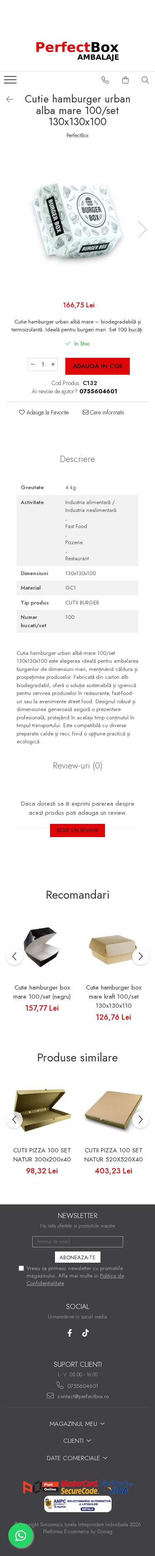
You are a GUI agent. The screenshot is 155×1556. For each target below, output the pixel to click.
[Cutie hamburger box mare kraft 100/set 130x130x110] (113, 947)
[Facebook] (69, 1333)
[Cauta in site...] (145, 80)
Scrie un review (77, 830)
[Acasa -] (77, 51)
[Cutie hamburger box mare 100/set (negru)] (42, 947)
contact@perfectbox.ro (82, 1396)
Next (142, 229)
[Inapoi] (6, 100)
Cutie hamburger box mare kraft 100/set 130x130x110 (113, 996)
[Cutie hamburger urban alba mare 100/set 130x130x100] (77, 221)
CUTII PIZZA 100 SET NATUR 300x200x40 (42, 1155)
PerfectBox (77, 135)
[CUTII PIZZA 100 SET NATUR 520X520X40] (113, 1110)
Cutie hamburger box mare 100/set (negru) (42, 992)
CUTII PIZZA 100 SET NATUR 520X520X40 (113, 1155)
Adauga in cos (97, 366)
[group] (77, 221)
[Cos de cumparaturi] (126, 80)
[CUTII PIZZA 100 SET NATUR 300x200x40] (42, 1110)
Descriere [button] (77, 459)
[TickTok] (86, 1333)
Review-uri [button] (78, 765)
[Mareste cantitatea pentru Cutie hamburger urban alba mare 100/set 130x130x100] (53, 364)
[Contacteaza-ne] (105, 80)
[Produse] (11, 82)
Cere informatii (106, 412)
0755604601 (82, 1386)
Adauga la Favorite (47, 412)
